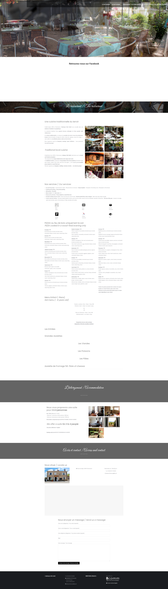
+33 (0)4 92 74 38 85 (70, 576)
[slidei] (94, 145)
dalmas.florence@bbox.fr (71, 583)
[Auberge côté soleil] (113, 145)
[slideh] (94, 132)
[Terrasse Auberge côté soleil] (113, 132)
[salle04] (113, 172)
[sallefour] (94, 158)
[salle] (113, 158)
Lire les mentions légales (112, 583)
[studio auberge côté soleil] (96, 411)
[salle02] (94, 172)
